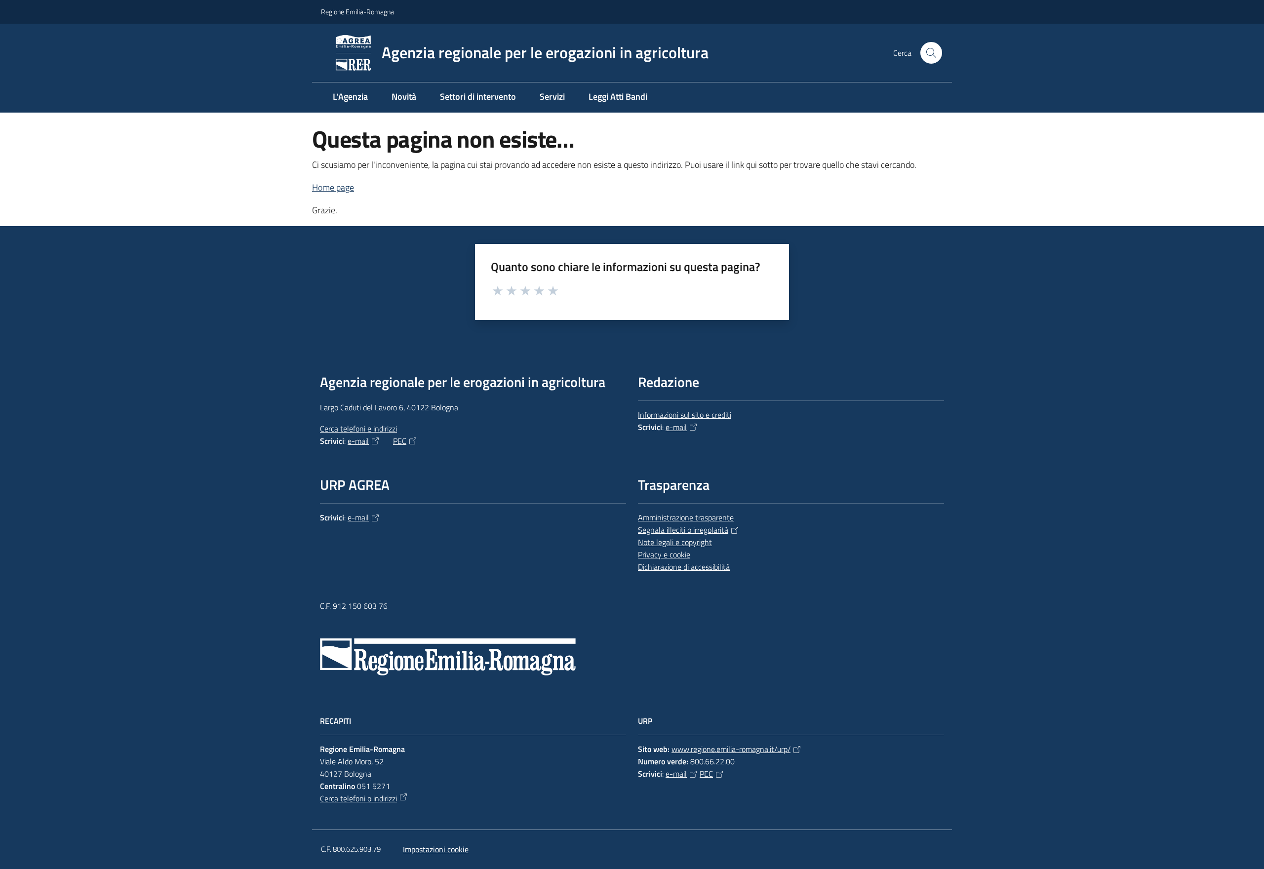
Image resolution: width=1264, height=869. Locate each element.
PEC (399, 441)
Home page (333, 187)
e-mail (358, 441)
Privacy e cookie (664, 554)
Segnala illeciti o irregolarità (683, 530)
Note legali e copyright (675, 542)
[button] (931, 53)
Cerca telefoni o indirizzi (358, 798)
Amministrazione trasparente (686, 517)
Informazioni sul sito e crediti (684, 415)
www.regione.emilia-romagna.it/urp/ (731, 749)
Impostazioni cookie (436, 849)
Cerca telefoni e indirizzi (358, 428)
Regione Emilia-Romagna (357, 11)
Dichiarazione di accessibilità (684, 567)
